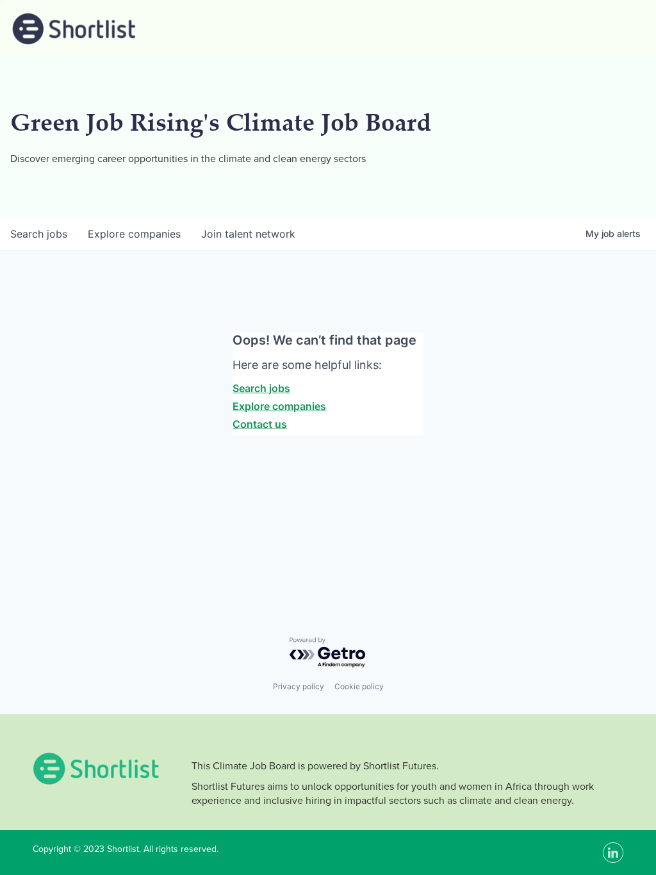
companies (134, 233)
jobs (38, 233)
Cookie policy (359, 686)
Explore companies (279, 406)
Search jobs (261, 388)
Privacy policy (298, 686)
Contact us (260, 424)
